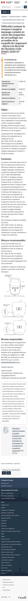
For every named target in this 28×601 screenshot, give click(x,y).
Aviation (24, 16)
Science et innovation (6, 565)
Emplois (3, 507)
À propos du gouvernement (8, 498)
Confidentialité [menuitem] (6, 590)
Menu (6, 12)
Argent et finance (5, 562)
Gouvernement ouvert (6, 547)
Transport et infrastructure (8, 557)
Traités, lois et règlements (7, 528)
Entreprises (4, 520)
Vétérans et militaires (6, 570)
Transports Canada (14, 16)
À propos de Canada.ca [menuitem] (8, 585)
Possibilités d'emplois (6, 486)
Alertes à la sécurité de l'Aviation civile (13, 23)
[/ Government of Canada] (10, 2)
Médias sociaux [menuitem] (6, 579)
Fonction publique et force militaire (10, 515)
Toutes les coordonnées (7, 493)
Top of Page (4, 597)
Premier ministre (5, 539)
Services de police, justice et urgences (10, 554)
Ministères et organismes (7, 496)
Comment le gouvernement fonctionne (11, 541)
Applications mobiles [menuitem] (8, 582)
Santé (2, 533)
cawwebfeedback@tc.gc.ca (10, 362)
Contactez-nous (5, 483)
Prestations (4, 526)
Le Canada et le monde (7, 560)
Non (8, 473)
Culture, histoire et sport (7, 552)
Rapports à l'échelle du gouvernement (10, 531)
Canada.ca (4, 16)
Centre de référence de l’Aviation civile (13, 20)
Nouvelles (3, 523)
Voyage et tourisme (6, 518)
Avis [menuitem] (4, 587)
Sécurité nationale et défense (8, 549)
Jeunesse (3, 573)
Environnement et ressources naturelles (11, 544)
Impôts (3, 536)
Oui (4, 473)
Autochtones (4, 568)
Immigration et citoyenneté (8, 510)
